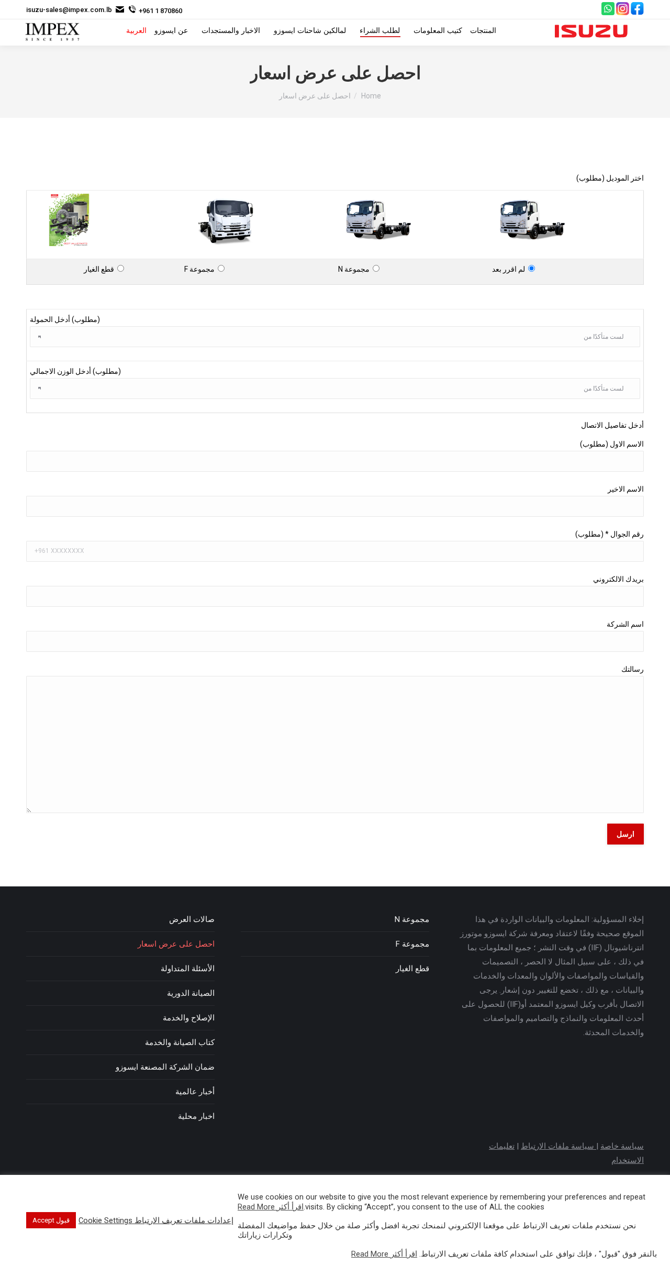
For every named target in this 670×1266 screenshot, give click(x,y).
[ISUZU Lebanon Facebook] (637, 13)
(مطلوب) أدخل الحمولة (65, 319)
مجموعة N (355, 269)
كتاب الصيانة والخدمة (180, 1042)
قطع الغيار (100, 269)
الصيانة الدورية (191, 993)
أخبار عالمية (195, 1091)
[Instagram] (622, 13)
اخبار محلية (196, 1116)
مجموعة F (201, 269)
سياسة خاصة (622, 1146)
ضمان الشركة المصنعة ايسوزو (165, 1067)
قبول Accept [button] (51, 1220)
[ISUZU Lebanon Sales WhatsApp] (608, 13)
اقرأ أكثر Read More (271, 1207)
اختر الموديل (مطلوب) (610, 178)
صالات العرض (192, 919)
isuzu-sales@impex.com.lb (69, 10)
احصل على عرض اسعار (176, 944)
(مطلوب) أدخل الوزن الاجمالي (75, 371)
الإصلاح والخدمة (189, 1018)
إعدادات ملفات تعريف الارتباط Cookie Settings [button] (156, 1220)
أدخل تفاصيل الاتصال (612, 425)
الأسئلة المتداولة (188, 968)
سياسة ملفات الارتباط (558, 1146)
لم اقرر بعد (510, 269)
